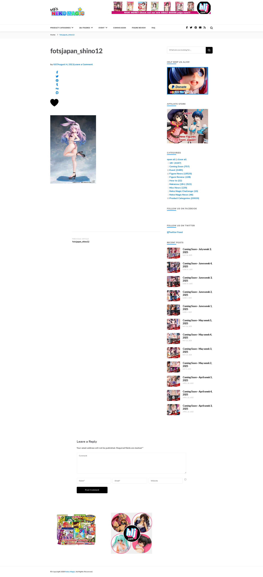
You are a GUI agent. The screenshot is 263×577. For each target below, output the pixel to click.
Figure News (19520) (180, 173)
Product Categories (60, 28)
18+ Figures (84, 28)
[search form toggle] (211, 28)
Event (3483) (176, 170)
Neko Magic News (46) (181, 194)
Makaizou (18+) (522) (180, 184)
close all (182, 159)
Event (102, 28)
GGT (55, 64)
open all (171, 159)
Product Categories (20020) (184, 198)
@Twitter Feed (175, 232)
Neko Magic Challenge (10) (183, 191)
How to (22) (175, 180)
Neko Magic (70, 571)
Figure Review (139, 28)
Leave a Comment (83, 64)
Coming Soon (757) (179, 166)
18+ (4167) (175, 163)
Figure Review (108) (180, 177)
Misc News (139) (178, 187)
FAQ (153, 28)
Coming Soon (119, 28)
